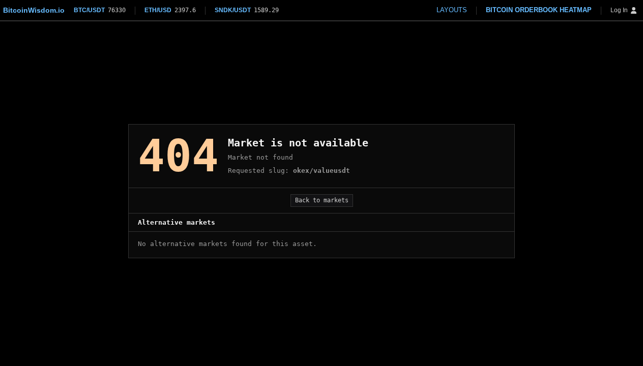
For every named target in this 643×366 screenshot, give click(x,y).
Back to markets (321, 200)
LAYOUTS (451, 10)
